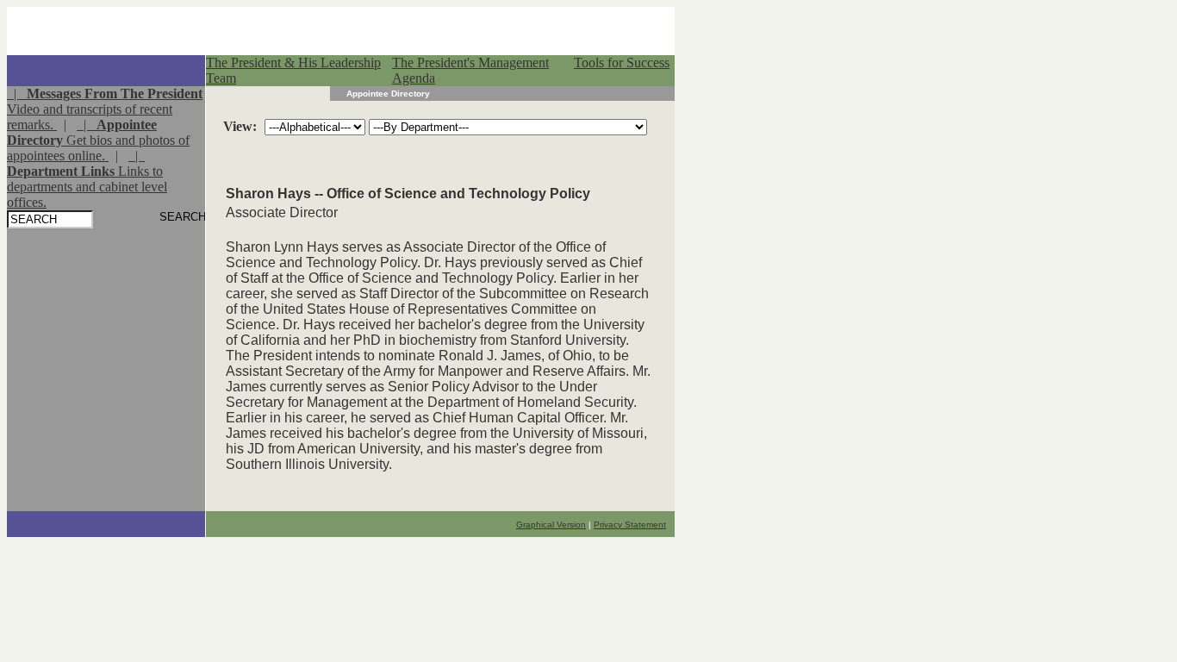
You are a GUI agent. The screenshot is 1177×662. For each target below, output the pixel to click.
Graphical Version (551, 524)
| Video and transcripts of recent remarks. (104, 109)
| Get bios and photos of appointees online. (98, 140)
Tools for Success (621, 62)
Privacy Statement (630, 524)
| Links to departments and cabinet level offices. (87, 178)
